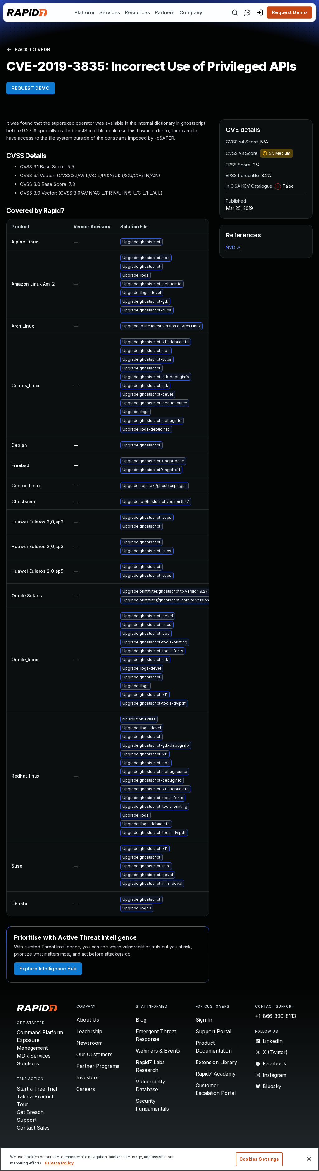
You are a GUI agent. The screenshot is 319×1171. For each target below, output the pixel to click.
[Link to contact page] (247, 12)
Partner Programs (97, 1066)
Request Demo (289, 12)
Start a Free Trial (37, 1089)
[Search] (234, 12)
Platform (84, 12)
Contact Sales (33, 1128)
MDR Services (33, 1056)
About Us (87, 1020)
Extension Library (216, 1062)
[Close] (309, 1159)
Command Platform (40, 1032)
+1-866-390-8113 (275, 1016)
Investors (87, 1077)
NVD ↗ (233, 247)
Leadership (89, 1031)
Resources (137, 12)
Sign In (204, 1020)
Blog (141, 1020)
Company (190, 12)
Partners (164, 12)
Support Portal (213, 1031)
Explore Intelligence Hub (48, 968)
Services (109, 12)
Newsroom (89, 1043)
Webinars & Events (158, 1051)
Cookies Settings (259, 1159)
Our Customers (94, 1054)
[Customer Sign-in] (259, 12)
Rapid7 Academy (216, 1074)
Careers (85, 1089)
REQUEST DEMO (31, 88)
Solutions (28, 1063)
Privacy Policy (59, 1163)
